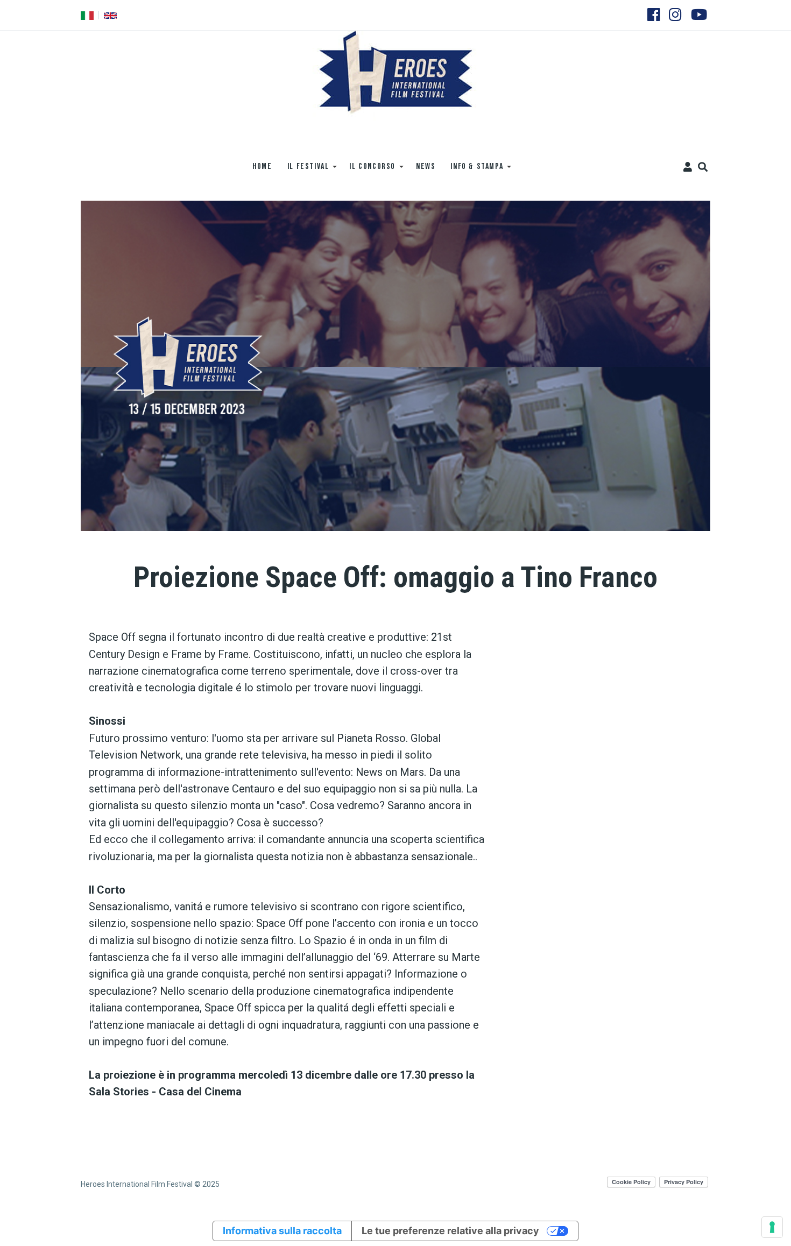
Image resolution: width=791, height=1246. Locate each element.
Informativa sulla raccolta (282, 1230)
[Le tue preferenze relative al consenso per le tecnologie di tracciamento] (772, 1227)
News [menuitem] (425, 166)
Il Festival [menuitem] (304, 170)
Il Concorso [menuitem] (369, 170)
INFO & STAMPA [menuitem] (473, 170)
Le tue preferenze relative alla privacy (450, 1230)
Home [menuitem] (262, 166)
